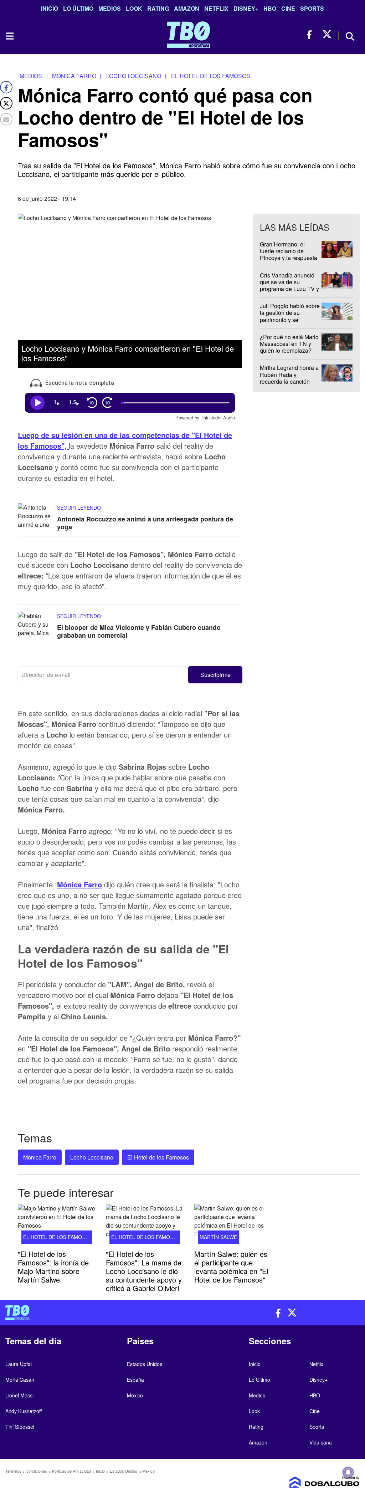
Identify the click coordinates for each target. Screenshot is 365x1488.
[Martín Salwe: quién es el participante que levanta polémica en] (233, 1226)
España (135, 1379)
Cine (288, 8)
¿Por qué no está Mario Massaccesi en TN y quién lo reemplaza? (289, 344)
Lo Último (78, 8)
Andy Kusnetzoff (23, 1411)
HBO (269, 8)
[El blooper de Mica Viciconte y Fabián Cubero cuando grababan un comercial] (35, 625)
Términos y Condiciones (26, 1471)
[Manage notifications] (348, 1472)
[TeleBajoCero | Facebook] (311, 34)
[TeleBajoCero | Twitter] (327, 34)
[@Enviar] (6, 119)
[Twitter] (6, 103)
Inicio (49, 8)
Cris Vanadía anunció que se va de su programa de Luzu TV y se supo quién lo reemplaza (289, 289)
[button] (215, 674)
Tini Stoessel (19, 1426)
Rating (158, 8)
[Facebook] (6, 87)
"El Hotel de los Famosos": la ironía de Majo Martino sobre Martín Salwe (53, 1267)
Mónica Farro (39, 1157)
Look (134, 8)
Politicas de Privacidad (71, 1471)
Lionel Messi (19, 1395)
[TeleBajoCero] (91, 1312)
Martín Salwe (218, 1236)
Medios (109, 8)
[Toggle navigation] (9, 36)
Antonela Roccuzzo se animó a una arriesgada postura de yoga (145, 523)
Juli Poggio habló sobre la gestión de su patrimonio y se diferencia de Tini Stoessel (290, 319)
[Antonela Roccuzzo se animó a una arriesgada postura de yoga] (35, 517)
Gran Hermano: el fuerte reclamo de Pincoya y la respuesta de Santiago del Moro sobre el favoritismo (288, 258)
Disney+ (245, 8)
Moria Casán (19, 1379)
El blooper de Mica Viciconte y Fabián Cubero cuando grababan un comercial (139, 631)
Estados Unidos (144, 1363)
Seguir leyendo (79, 507)
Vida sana (320, 1442)
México (135, 1395)
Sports (312, 8)
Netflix (216, 8)
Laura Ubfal (18, 1363)
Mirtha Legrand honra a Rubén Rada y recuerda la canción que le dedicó (289, 378)
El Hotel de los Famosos (158, 1157)
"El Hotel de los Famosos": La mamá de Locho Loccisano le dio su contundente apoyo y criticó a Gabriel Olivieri (144, 1271)
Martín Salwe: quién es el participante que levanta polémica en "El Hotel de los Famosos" (231, 1267)
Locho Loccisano (91, 1157)
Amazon (186, 8)
